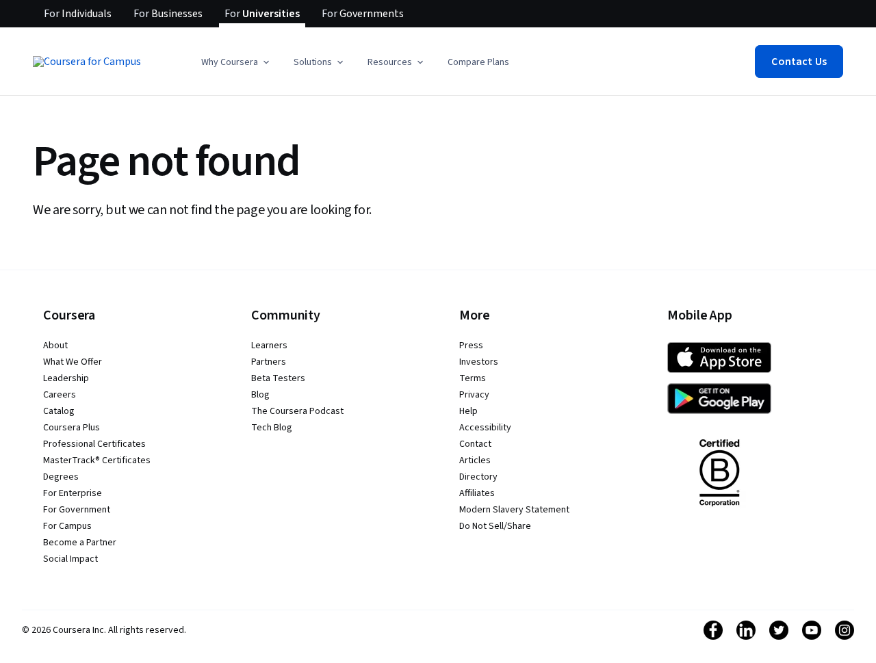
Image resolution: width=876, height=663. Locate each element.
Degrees (61, 477)
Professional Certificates (94, 444)
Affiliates (477, 493)
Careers (59, 395)
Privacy (474, 395)
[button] (236, 62)
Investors (478, 362)
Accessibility (485, 427)
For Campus (67, 526)
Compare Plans (478, 62)
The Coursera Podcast (297, 411)
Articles (475, 460)
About (55, 345)
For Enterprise (72, 493)
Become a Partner (79, 542)
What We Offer (72, 362)
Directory (478, 477)
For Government (76, 510)
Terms (472, 378)
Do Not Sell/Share (495, 526)
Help (468, 411)
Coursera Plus (71, 427)
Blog (260, 395)
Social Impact (70, 559)
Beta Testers (278, 378)
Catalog (59, 411)
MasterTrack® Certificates (97, 460)
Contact (475, 444)
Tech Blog (271, 427)
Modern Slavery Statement (514, 510)
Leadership (66, 378)
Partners (268, 362)
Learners (269, 345)
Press (471, 345)
